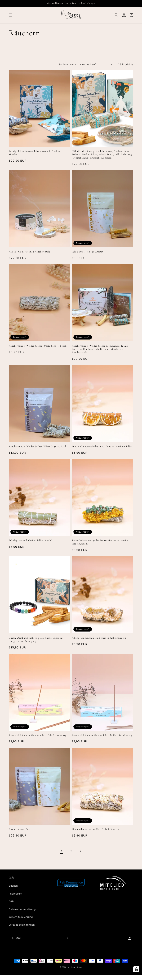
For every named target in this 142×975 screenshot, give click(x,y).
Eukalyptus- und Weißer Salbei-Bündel (30, 540)
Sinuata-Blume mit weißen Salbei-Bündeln (95, 829)
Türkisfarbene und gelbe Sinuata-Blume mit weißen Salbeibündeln (100, 542)
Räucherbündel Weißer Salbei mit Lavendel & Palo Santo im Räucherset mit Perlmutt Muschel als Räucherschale (100, 349)
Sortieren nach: (68, 64)
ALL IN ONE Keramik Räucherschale (29, 251)
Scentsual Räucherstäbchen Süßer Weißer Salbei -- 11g (102, 735)
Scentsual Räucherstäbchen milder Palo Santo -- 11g (37, 735)
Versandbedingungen (22, 924)
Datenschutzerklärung (22, 909)
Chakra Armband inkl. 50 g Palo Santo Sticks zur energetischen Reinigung (36, 639)
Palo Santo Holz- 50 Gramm (87, 251)
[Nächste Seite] (80, 851)
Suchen (13, 885)
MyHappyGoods (75, 967)
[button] (10, 15)
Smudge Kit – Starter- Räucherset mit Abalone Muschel (35, 153)
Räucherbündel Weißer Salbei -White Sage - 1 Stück (37, 345)
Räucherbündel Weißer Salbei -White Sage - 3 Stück (38, 446)
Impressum (15, 893)
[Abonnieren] (67, 938)
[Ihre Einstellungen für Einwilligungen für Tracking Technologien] (136, 969)
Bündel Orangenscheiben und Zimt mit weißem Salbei (102, 446)
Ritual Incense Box (19, 829)
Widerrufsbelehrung (21, 916)
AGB (11, 901)
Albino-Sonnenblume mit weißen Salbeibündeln (99, 637)
